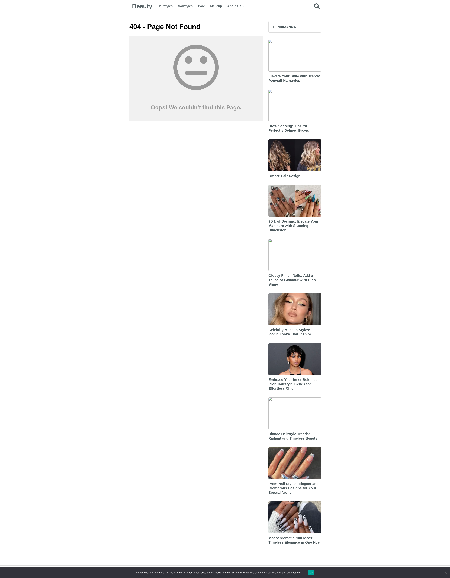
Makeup (216, 6)
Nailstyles (185, 6)
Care (201, 6)
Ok (311, 572)
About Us (234, 6)
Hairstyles (165, 6)
